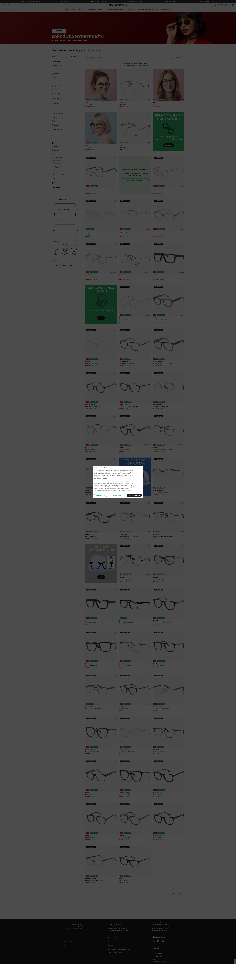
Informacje (105, 478)
